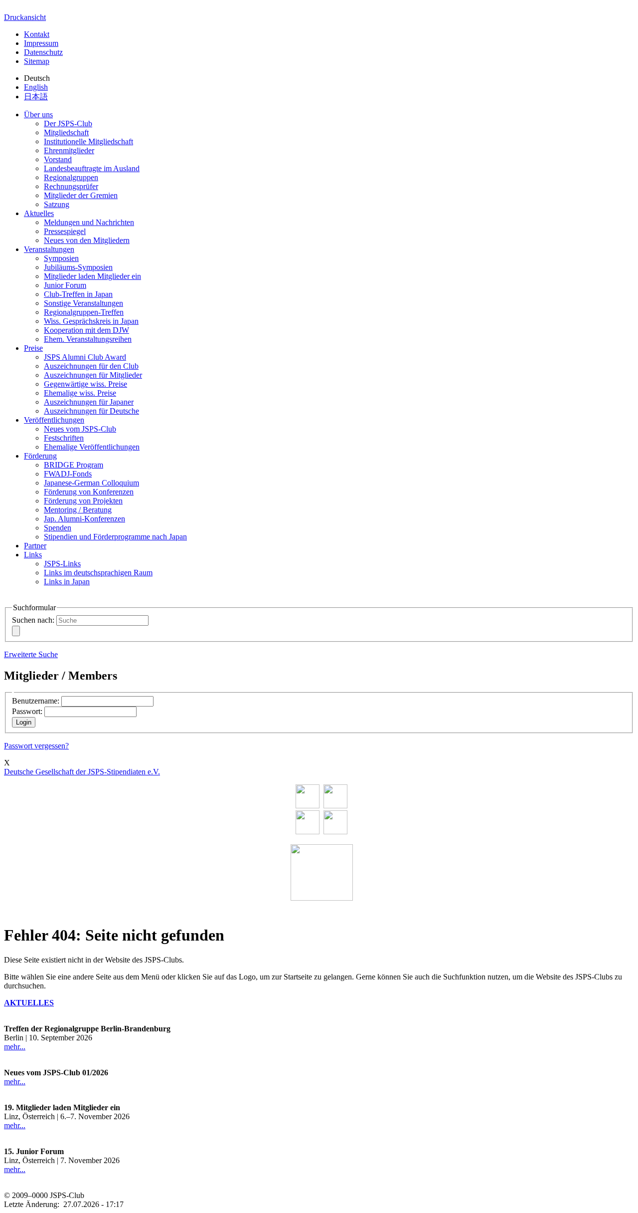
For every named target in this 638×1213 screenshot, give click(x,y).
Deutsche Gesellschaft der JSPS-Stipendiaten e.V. (82, 771)
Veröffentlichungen (54, 420)
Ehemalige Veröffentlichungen (92, 447)
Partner (35, 545)
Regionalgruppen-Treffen (84, 312)
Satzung (56, 204)
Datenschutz (43, 52)
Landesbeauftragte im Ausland (92, 168)
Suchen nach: (33, 620)
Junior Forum (65, 285)
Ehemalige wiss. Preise (80, 393)
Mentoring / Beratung (78, 509)
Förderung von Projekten (83, 500)
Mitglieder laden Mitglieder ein (92, 276)
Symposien (61, 258)
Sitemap (36, 61)
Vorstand (58, 159)
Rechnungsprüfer (71, 186)
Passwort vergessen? (36, 745)
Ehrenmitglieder (69, 150)
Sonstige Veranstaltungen (83, 303)
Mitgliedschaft (66, 132)
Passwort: (27, 711)
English (36, 87)
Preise (33, 348)
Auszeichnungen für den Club (91, 366)
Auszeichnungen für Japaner (89, 402)
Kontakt (36, 34)
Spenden (57, 527)
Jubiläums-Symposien (78, 267)
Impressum (41, 43)
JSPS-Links (62, 563)
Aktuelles (39, 213)
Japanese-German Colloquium (91, 483)
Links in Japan (67, 581)
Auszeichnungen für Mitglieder (93, 375)
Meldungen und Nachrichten (89, 222)
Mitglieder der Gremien (81, 195)
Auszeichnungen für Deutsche (91, 411)
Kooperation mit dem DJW (86, 330)
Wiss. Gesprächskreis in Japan (91, 321)
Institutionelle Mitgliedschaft (88, 141)
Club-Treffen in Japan (78, 294)
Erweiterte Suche (31, 654)
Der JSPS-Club (68, 123)
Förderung (40, 456)
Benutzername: (35, 701)
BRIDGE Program (73, 465)
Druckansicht (25, 17)
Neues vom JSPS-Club (80, 429)
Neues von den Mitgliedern (87, 240)
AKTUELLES (29, 1002)
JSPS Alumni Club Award (85, 357)
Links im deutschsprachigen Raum (98, 572)
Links (33, 554)
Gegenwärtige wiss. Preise (85, 384)
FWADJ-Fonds (68, 474)
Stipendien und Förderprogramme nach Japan (115, 536)
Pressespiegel (65, 231)
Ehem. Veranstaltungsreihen (88, 339)
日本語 (36, 96)
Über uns (38, 114)
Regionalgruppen (71, 177)
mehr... (14, 1046)
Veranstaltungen (49, 249)
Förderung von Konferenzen (89, 491)
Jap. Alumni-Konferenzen (84, 518)
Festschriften (64, 438)
